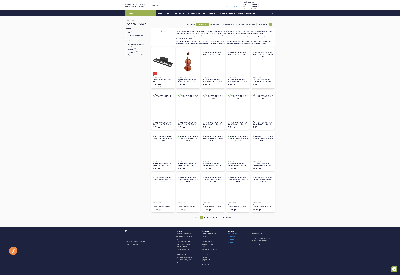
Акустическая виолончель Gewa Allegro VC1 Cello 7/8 (187, 123)
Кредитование (249, 13)
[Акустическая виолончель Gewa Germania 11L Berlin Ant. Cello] (213, 187)
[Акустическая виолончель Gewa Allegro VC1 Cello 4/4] (163, 104)
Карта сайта (205, 254)
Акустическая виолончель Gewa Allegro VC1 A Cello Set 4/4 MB (263, 81)
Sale (177, 262)
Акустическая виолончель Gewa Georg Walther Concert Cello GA (213, 165)
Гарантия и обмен (193, 13)
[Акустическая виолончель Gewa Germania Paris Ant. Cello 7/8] (263, 187)
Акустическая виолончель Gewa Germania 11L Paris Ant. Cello (237, 206)
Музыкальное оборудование (185, 239)
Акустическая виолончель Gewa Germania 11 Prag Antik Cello (162, 206)
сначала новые (250, 24)
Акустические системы (183, 234)
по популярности (202, 24)
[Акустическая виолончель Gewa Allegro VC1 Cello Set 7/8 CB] (163, 146)
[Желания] (268, 5)
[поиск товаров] (214, 5)
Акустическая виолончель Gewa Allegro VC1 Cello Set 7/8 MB (187, 165)
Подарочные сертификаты (217, 13)
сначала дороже (228, 24)
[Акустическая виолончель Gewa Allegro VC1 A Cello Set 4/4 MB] (263, 62)
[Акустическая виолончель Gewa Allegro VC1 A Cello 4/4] (188, 62)
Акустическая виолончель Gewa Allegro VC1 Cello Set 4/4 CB (212, 124)
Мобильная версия (132, 244)
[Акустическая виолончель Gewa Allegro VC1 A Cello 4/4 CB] (213, 62)
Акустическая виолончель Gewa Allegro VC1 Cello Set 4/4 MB (262, 124)
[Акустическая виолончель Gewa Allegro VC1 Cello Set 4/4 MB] (263, 104)
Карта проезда (256, 244)
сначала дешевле (215, 24)
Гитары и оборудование (183, 241)
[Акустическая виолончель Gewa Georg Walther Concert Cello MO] (238, 146)
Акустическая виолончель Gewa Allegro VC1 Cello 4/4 (162, 123)
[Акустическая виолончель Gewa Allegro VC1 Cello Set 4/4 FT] (238, 104)
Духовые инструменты (183, 249)
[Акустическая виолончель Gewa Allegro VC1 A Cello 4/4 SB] (238, 62)
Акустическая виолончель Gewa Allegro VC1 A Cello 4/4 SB (238, 81)
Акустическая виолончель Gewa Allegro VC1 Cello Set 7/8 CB (162, 165)
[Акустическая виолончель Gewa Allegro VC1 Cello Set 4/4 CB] (213, 104)
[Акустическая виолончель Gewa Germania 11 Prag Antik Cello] (163, 187)
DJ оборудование (181, 246)
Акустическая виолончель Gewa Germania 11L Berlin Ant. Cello (212, 206)
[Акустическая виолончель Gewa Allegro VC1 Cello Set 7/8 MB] (188, 146)
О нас (168, 13)
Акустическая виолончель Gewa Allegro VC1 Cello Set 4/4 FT (237, 124)
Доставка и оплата (178, 13)
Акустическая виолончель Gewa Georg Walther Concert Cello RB (263, 165)
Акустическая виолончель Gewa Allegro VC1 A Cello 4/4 (188, 80)
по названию (240, 24)
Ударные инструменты (183, 244)
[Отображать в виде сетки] (270, 24)
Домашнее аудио (181, 254)
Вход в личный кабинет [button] (209, 234)
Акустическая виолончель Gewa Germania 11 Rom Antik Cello (187, 206)
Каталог (161, 13)
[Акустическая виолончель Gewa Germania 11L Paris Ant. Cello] (238, 187)
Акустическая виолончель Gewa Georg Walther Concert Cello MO (238, 165)
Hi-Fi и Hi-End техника (183, 252)
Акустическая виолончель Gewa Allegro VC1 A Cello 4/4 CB (213, 81)
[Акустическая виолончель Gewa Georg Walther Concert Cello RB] (263, 146)
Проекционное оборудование (185, 257)
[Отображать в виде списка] (273, 24)
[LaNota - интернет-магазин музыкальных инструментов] (135, 234)
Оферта (240, 13)
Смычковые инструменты (184, 260)
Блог (203, 13)
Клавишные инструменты (184, 236)
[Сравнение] (262, 5)
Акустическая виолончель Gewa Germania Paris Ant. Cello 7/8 (262, 206)
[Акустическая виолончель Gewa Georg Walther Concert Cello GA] (213, 146)
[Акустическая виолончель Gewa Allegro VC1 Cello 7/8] (188, 104)
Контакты (231, 13)
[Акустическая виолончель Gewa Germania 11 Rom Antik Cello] (188, 187)
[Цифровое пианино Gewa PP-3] (163, 62)
